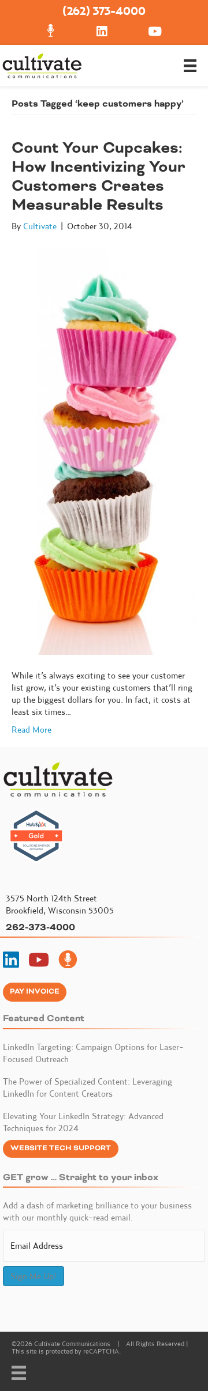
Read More (31, 729)
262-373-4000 (40, 927)
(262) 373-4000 (104, 10)
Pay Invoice (35, 991)
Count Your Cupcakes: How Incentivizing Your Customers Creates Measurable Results (98, 176)
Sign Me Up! (33, 1276)
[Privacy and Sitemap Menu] (18, 1373)
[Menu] (190, 65)
